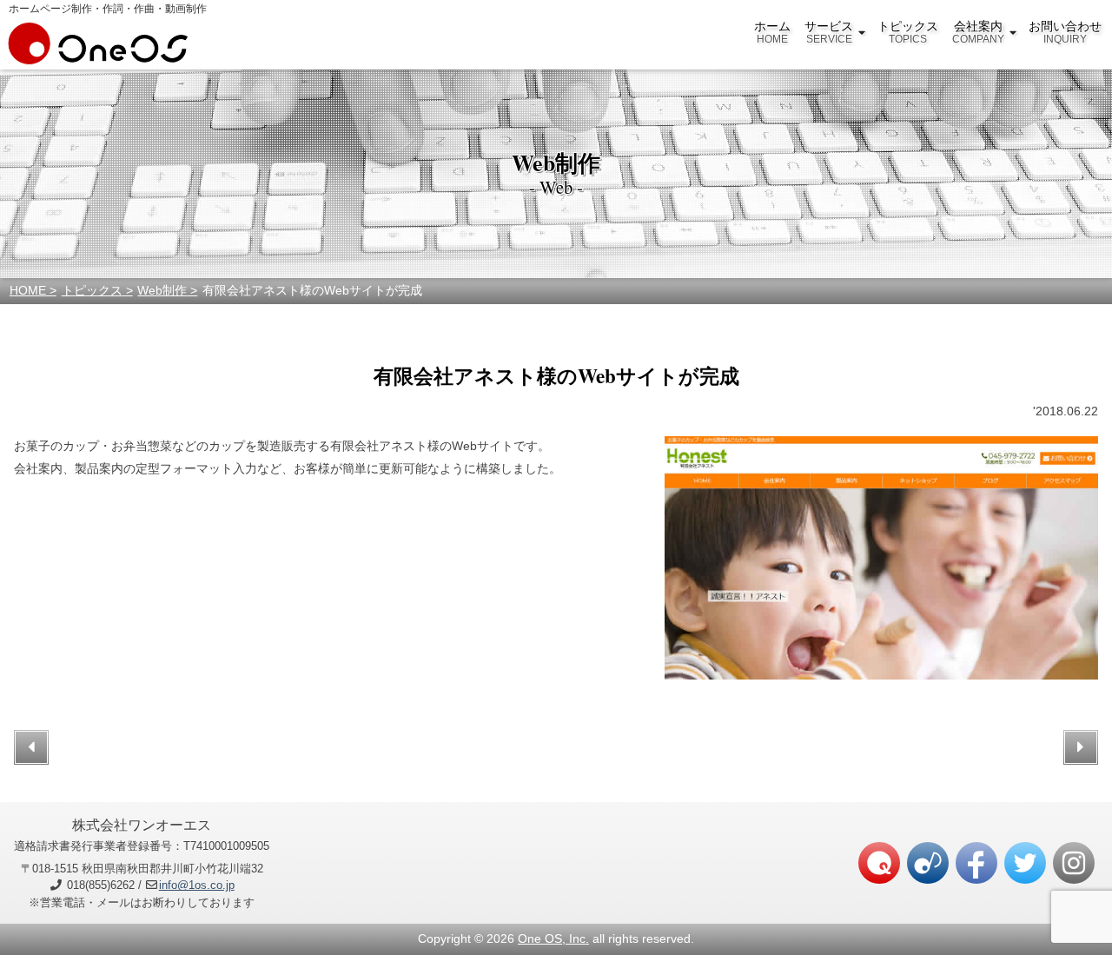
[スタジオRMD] (928, 863)
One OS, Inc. (553, 938)
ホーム (772, 31)
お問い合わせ (1065, 31)
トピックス (907, 31)
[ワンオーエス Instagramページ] (1074, 863)
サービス (828, 31)
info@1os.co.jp (197, 885)
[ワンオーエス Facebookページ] (976, 863)
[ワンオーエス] (98, 56)
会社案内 (978, 31)
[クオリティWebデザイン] (879, 863)
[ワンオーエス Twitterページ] (1025, 863)
